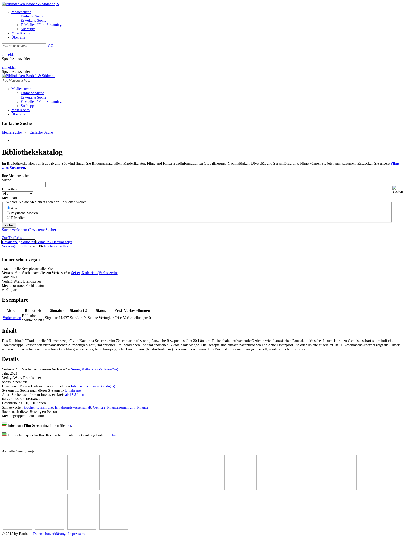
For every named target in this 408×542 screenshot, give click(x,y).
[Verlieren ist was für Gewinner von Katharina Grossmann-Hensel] (178, 489)
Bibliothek (9, 189)
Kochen (29, 407)
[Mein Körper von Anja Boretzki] (49, 528)
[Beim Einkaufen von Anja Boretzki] (113, 528)
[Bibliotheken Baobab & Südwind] (28, 4)
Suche (6, 180)
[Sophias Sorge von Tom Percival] (146, 489)
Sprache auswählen (16, 59)
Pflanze (142, 407)
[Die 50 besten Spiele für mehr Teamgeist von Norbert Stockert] (306, 489)
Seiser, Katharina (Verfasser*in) (94, 273)
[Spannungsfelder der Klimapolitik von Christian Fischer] (49, 489)
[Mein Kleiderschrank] (81, 528)
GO (51, 46)
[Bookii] (210, 489)
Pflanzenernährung (121, 407)
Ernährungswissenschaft (73, 407)
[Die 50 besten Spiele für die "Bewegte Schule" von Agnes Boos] (370, 489)
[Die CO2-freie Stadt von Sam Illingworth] (81, 489)
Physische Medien (24, 213)
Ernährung (73, 390)
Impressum (76, 534)
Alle (14, 208)
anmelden (9, 55)
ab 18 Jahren (74, 395)
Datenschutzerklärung (49, 534)
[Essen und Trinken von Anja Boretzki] (17, 528)
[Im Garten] (274, 489)
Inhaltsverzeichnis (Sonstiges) (93, 386)
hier (68, 425)
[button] (399, 189)
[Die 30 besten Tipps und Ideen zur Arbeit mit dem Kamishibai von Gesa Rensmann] (17, 489)
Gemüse (99, 407)
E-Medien (18, 218)
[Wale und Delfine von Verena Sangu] (113, 489)
